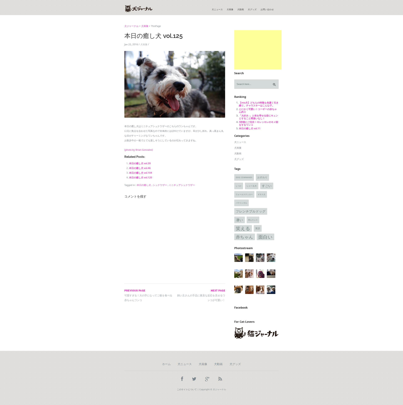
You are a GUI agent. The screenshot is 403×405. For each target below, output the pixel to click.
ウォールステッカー (244, 194)
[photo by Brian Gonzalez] (138, 149)
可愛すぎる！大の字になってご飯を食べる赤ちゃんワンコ (148, 295)
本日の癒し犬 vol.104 (140, 172)
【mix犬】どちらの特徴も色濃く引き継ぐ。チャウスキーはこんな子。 (258, 104)
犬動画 (240, 9)
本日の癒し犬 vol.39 (140, 163)
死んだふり (253, 220)
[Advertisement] (257, 50)
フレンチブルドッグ (251, 211)
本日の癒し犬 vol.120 (140, 177)
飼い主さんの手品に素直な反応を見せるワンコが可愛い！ (201, 295)
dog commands (244, 177)
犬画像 (230, 9)
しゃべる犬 (252, 185)
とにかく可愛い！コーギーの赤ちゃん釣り (258, 110)
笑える (243, 228)
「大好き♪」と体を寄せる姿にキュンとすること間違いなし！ (258, 117)
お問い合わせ (267, 9)
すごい (267, 186)
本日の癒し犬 (144, 185)
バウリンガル (241, 203)
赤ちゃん (244, 237)
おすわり (262, 177)
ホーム (166, 364)
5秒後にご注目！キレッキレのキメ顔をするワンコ (258, 123)
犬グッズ (252, 9)
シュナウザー (160, 185)
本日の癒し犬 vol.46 (140, 168)
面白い (265, 237)
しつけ (238, 186)
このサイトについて (187, 389)
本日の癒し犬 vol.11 (250, 128)
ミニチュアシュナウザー (182, 185)
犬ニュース (217, 9)
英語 (257, 228)
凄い (239, 220)
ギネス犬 (261, 194)
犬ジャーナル (131, 26)
